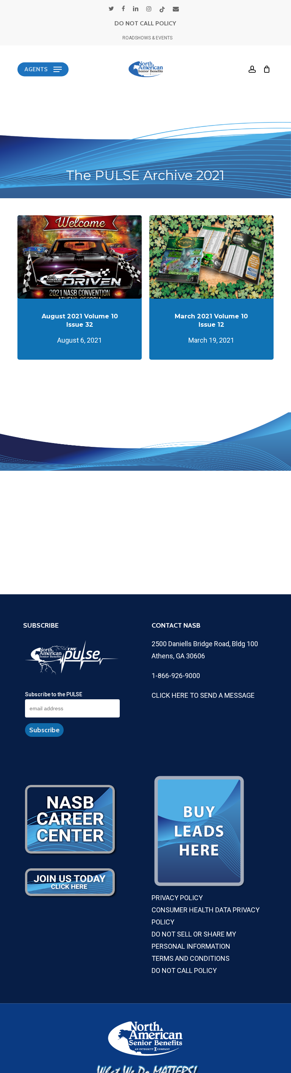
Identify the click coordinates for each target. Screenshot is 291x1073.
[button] (43, 69)
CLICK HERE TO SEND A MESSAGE (203, 695)
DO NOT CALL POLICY (145, 23)
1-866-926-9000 (176, 676)
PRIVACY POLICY (177, 898)
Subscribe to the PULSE (53, 694)
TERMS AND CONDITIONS (191, 958)
